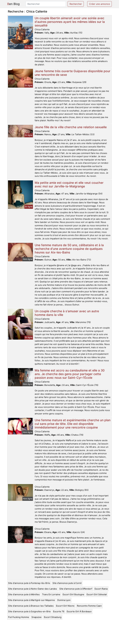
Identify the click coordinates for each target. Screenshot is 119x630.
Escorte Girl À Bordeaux (79, 611)
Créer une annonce (99, 3)
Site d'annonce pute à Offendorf (75, 588)
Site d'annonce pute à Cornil (67, 583)
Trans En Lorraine (51, 594)
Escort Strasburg (52, 617)
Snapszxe (36, 617)
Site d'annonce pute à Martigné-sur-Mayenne (31, 600)
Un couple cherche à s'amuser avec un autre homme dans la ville (67, 313)
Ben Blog (13, 4)
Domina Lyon (64, 600)
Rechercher (76, 3)
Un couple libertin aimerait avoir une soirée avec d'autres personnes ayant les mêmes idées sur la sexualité (70, 21)
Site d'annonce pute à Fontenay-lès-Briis (29, 583)
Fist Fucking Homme (18, 617)
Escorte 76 (58, 611)
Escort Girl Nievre (65, 605)
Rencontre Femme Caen (89, 605)
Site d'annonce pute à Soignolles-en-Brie (29, 611)
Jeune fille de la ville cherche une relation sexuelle (71, 127)
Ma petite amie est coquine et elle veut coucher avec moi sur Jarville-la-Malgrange (69, 184)
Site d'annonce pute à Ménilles (24, 594)
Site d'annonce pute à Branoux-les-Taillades (31, 605)
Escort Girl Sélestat (97, 594)
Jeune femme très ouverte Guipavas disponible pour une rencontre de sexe (72, 73)
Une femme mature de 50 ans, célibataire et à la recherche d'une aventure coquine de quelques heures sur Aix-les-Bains (69, 248)
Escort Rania (101, 588)
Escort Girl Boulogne (73, 594)
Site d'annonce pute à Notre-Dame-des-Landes (32, 588)
